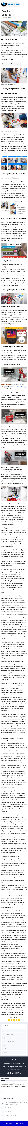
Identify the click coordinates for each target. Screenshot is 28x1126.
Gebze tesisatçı (21, 387)
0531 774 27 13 (19, 89)
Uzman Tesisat (5, 384)
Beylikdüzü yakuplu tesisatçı (9, 693)
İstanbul (10, 17)
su (13, 856)
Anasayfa (4, 17)
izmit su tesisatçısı (20, 1088)
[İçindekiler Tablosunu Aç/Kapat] (17, 64)
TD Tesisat (12, 1088)
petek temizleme (4, 1084)
